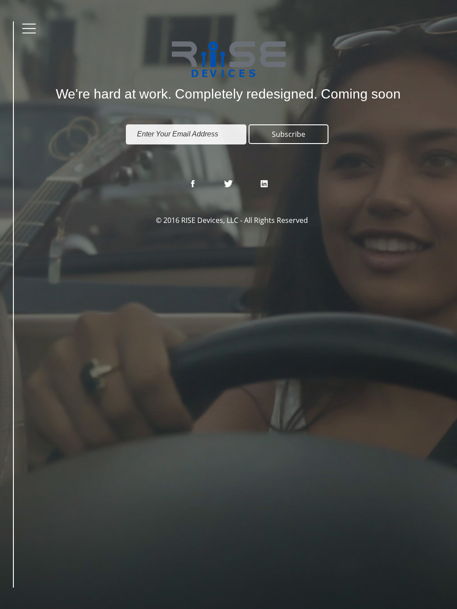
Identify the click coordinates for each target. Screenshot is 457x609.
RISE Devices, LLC (209, 220)
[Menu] (29, 28)
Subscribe (288, 134)
